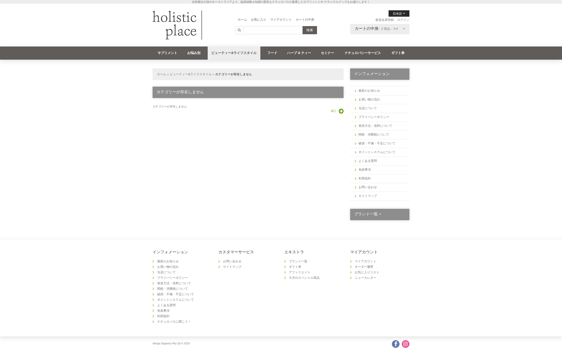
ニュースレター (365, 277)
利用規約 (364, 178)
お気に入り (258, 19)
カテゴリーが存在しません (233, 74)
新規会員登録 (384, 19)
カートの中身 (305, 19)
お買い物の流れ (369, 99)
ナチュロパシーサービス (363, 53)
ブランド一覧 (298, 261)
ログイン (403, 19)
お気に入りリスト (367, 272)
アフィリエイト (299, 272)
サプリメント (167, 53)
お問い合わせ (367, 187)
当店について (367, 108)
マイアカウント (281, 19)
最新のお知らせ (369, 90)
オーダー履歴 (364, 266)
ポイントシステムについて (376, 152)
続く (334, 111)
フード (272, 53)
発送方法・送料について (375, 125)
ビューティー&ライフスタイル (234, 53)
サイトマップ (367, 196)
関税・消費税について (373, 134)
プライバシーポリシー (373, 117)
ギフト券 (398, 53)
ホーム (242, 19)
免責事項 (364, 169)
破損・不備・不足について (376, 143)
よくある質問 (367, 161)
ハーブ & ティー (299, 53)
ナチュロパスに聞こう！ (174, 321)
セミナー (327, 53)
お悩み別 (193, 53)
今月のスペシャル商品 (304, 277)
